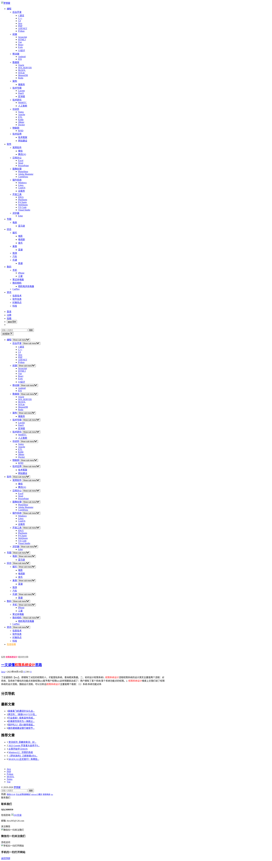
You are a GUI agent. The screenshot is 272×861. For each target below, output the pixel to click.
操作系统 (17, 180)
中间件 (15, 109)
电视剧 (21, 239)
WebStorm (23, 205)
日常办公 (17, 158)
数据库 (15, 62)
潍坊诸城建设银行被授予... (21, 728)
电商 (14, 222)
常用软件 (17, 147)
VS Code (22, 207)
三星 (20, 276)
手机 (14, 270)
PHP (20, 26)
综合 (9, 229)
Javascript (22, 37)
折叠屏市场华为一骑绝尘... (21, 721)
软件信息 (17, 299)
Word (20, 163)
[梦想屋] (5, 3)
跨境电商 (46, 794)
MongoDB (23, 75)
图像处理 (17, 169)
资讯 (9, 292)
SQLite (21, 73)
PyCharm (22, 202)
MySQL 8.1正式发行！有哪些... (23, 759)
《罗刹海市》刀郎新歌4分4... (22, 756)
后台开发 (17, 12)
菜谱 (20, 250)
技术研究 (17, 100)
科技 (14, 306)
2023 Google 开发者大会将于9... (24, 745)
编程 (9, 9)
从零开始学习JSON (18, 749)
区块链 (21, 96)
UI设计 (21, 50)
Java (20, 23)
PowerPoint (23, 165)
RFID (20, 130)
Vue (20, 42)
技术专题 (17, 88)
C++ (20, 18)
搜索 (31, 330)
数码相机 (17, 283)
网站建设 (22, 141)
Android (22, 56)
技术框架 (22, 137)
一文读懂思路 (21, 665)
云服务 (21, 191)
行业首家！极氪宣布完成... (21, 718)
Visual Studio (24, 210)
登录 (9, 311)
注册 (9, 315)
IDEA (21, 197)
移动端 (15, 54)
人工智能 (22, 106)
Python (21, 31)
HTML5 (22, 39)
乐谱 (14, 260)
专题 (9, 219)
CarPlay (16, 289)
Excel (20, 160)
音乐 (20, 243)
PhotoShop (23, 171)
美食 (14, 246)
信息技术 (17, 296)
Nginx (21, 112)
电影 (20, 236)
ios (52, 794)
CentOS (21, 188)
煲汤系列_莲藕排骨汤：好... (22, 742)
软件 (9, 144)
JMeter (21, 122)
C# (19, 21)
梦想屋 (17, 787)
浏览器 (15, 213)
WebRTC (22, 102)
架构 (14, 81)
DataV (21, 93)
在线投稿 (11, 644)
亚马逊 (21, 226)
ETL (20, 117)
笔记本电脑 (18, 279)
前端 (14, 34)
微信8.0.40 (11, 794)
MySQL (22, 70)
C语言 (21, 15)
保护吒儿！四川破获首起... (21, 724)
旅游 (14, 253)
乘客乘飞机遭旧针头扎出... (21, 711)
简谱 (20, 263)
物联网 (15, 128)
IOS (20, 59)
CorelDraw (23, 176)
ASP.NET (22, 28)
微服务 (21, 84)
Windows (22, 182)
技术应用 (17, 134)
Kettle (21, 119)
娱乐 (14, 233)
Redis (20, 78)
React (20, 44)
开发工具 (17, 194)
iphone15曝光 (36, 794)
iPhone (21, 273)
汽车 (14, 256)
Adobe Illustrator (25, 174)
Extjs (20, 47)
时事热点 (17, 302)
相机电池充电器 (26, 286)
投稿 (9, 318)
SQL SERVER (25, 67)
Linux (21, 185)
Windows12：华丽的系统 (20, 752)
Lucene (21, 90)
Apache (21, 114)
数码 (9, 267)
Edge (20, 216)
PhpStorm (22, 199)
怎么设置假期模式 (23, 794)
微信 (20, 151)
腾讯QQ (22, 154)
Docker (21, 124)
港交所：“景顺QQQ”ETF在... (22, 714)
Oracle (21, 65)
